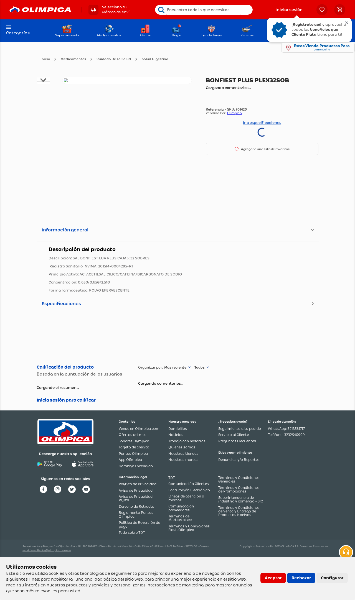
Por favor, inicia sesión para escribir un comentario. (82, 400)
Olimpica (234, 122)
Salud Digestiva (155, 59)
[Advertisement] (177, 339)
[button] (110, 10)
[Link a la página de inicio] (45, 59)
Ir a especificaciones (262, 132)
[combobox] (204, 10)
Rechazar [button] (301, 577)
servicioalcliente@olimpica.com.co (46, 550)
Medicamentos (73, 59)
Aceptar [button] (273, 577)
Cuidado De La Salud (114, 59)
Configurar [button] (332, 577)
